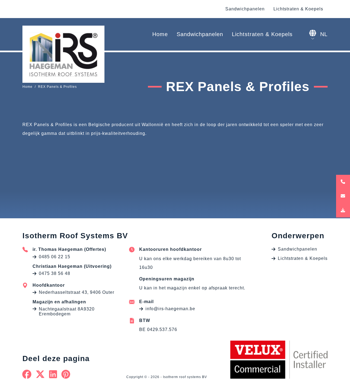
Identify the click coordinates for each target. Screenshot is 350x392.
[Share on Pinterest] (66, 374)
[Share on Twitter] (40, 374)
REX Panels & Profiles (57, 87)
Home (160, 34)
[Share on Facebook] (26, 374)
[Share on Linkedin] (53, 374)
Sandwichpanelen (245, 9)
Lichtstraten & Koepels (298, 9)
